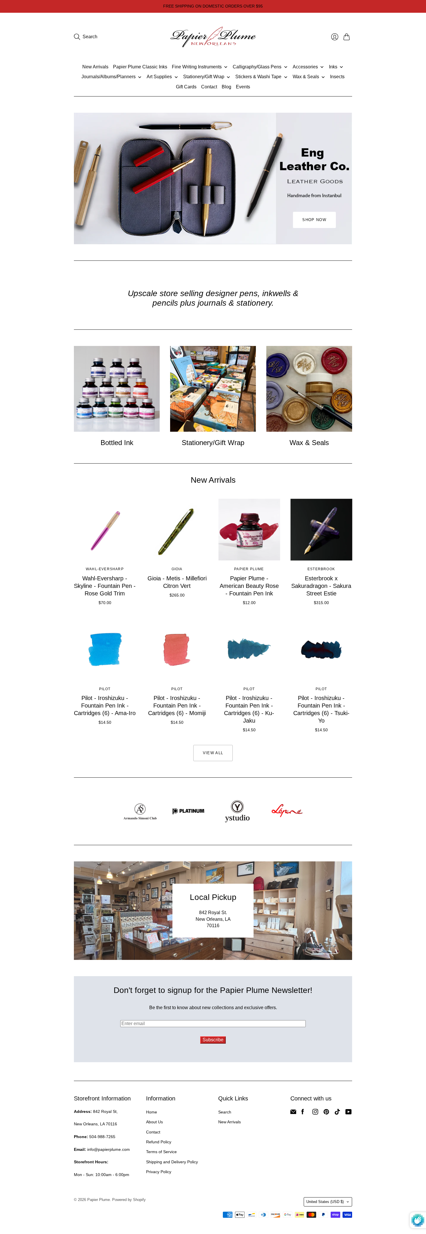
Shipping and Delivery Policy (172, 1162)
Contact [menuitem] (209, 86)
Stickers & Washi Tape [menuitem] (258, 76)
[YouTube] (348, 1113)
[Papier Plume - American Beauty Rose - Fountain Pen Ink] (249, 529)
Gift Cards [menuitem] (186, 86)
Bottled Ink (117, 442)
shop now (314, 220)
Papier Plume (249, 569)
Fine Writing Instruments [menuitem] (197, 66)
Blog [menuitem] (226, 86)
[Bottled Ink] (117, 389)
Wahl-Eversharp (105, 569)
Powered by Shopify (129, 1199)
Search (224, 1112)
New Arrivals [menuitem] (95, 66)
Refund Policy (158, 1142)
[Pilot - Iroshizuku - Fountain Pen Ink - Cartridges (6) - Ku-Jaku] (249, 649)
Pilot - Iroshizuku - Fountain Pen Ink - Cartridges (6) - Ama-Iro (105, 705)
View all (213, 753)
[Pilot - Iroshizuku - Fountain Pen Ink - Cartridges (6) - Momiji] (177, 649)
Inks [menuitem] (333, 66)
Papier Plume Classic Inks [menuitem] (140, 66)
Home (151, 1112)
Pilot (105, 689)
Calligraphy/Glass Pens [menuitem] (257, 66)
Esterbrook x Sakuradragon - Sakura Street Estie (321, 586)
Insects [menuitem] (337, 76)
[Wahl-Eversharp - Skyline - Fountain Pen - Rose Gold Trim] (105, 529)
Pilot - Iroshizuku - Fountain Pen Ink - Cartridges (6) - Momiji (177, 705)
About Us (154, 1122)
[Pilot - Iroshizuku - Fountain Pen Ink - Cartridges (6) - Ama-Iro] (105, 649)
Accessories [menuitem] (305, 66)
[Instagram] (315, 1113)
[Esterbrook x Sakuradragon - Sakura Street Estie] (321, 529)
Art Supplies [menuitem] (159, 76)
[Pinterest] (326, 1113)
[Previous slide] (80, 178)
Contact (153, 1132)
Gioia (177, 569)
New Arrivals (229, 1122)
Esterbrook (321, 569)
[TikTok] (337, 1113)
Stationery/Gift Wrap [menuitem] (203, 76)
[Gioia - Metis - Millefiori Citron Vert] (177, 529)
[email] (293, 1113)
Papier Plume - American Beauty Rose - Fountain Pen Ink (249, 586)
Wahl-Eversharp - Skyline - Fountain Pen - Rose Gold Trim (105, 586)
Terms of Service (161, 1151)
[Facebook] (302, 1113)
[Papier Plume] (213, 37)
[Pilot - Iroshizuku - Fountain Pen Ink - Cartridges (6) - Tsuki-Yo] (321, 649)
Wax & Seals (309, 442)
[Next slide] (345, 178)
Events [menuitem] (243, 86)
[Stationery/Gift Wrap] (213, 389)
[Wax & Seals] (309, 389)
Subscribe (213, 1039)
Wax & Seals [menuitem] (306, 76)
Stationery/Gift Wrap (213, 442)
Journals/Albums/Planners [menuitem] (108, 76)
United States (325, 1202)
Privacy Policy (158, 1171)
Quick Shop (104, 552)
